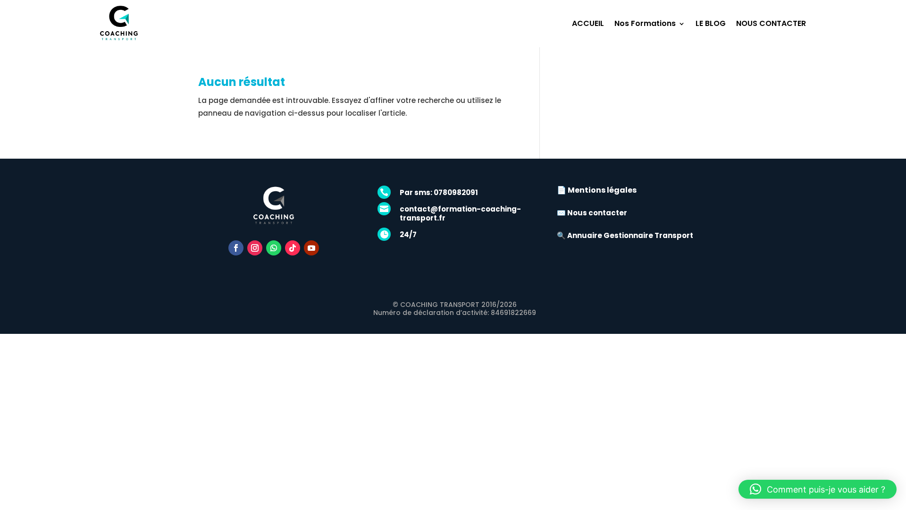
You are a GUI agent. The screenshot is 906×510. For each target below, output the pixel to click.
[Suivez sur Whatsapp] (273, 247)
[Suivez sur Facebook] (235, 247)
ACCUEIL (588, 23)
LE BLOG (711, 23)
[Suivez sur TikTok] (292, 247)
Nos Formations (645, 23)
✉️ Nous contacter (592, 213)
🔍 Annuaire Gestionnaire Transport (625, 235)
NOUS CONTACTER (771, 23)
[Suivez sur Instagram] (254, 247)
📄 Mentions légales (597, 190)
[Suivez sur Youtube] (311, 247)
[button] (817, 489)
